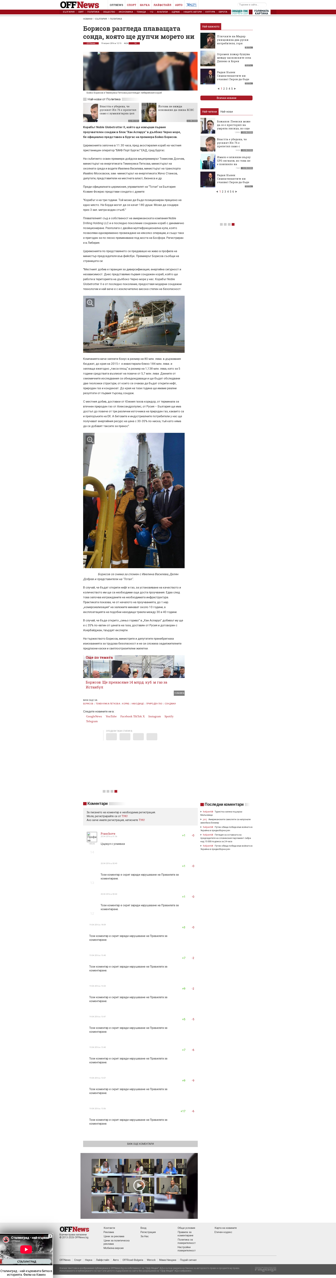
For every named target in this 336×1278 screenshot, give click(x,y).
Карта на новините (226, 1227)
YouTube (111, 716)
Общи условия (186, 1227)
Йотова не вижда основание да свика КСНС (176, 108)
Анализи (162, 12)
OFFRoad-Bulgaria (132, 1260)
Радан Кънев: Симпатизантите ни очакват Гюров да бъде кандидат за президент (233, 77)
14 (135, 43)
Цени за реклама (114, 1236)
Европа (223, 12)
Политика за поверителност (187, 1241)
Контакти (109, 1227)
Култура (210, 12)
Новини (87, 19)
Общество (109, 12)
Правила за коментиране (185, 1234)
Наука (145, 5)
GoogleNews (93, 716)
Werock (151, 1260)
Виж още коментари (140, 1143)
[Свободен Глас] (240, 13)
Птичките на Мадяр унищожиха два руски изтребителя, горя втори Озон (232, 41)
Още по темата (99, 657)
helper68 (208, 811)
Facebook (126, 716)
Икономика (126, 12)
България (69, 12)
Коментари (98, 803)
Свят (81, 12)
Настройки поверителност (187, 1249)
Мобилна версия (114, 1248)
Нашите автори (193, 12)
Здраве (176, 12)
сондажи (170, 703)
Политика (93, 12)
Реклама (109, 1232)
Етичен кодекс (223, 1232)
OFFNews (91, 43)
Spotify (169, 716)
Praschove (108, 833)
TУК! (125, 816)
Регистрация (148, 1232)
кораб (125, 703)
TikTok (137, 716)
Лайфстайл (162, 5)
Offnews (116, 5)
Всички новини (226, 98)
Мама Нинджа (167, 1260)
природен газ (154, 703)
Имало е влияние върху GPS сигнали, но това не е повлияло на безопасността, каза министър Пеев (234, 164)
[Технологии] (191, 5)
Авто (179, 5)
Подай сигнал (188, 1260)
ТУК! (142, 820)
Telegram (91, 721)
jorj (205, 819)
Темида (141, 12)
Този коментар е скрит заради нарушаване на (131, 874)
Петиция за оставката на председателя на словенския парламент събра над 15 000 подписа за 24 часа (225, 838)
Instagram (154, 716)
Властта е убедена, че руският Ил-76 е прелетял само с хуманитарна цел (118, 110)
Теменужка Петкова (108, 703)
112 (151, 12)
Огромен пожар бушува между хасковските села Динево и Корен (234, 57)
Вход (143, 1227)
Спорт (131, 5)
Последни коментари (224, 804)
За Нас (145, 1236)
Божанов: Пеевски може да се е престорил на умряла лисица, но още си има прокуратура (233, 127)
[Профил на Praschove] (92, 841)
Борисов (88, 703)
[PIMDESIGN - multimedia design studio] (264, 1270)
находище (138, 703)
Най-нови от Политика (104, 99)
